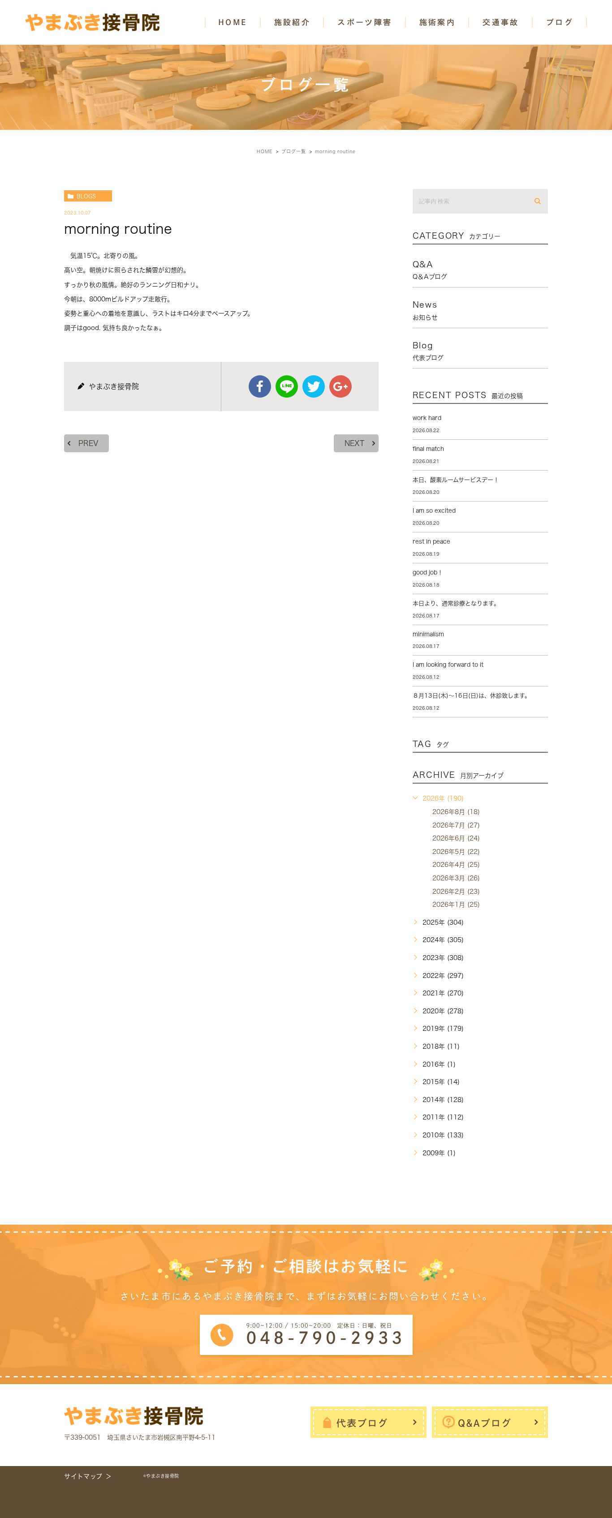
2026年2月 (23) (456, 891)
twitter (313, 386)
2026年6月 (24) (456, 838)
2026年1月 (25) (456, 904)
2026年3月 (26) (456, 878)
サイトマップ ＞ (88, 1476)
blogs (86, 196)
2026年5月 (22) (456, 852)
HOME (232, 22)
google (340, 386)
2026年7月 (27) (456, 825)
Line (287, 386)
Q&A (430, 270)
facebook (260, 386)
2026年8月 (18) (456, 812)
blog (428, 351)
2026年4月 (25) (456, 865)
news (425, 310)
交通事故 (501, 22)
